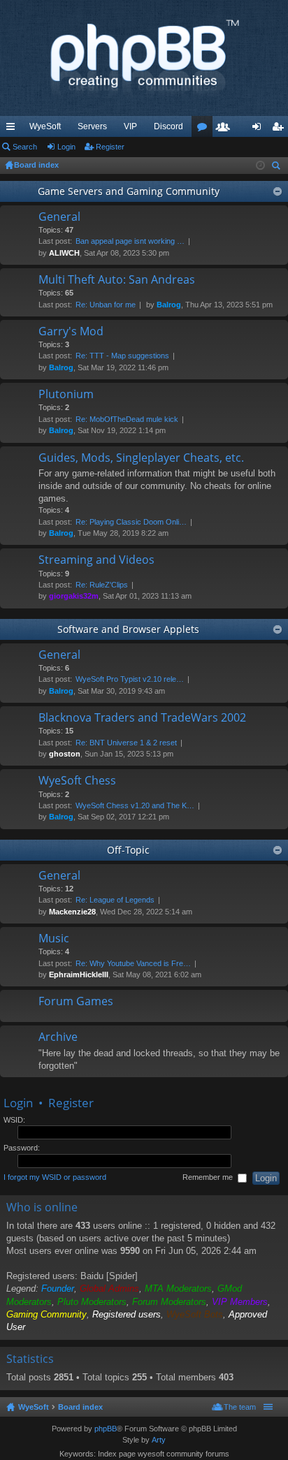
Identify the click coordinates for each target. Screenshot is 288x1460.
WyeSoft (45, 126)
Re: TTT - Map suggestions (122, 355)
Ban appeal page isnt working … (130, 241)
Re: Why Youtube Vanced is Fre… (133, 963)
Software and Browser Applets (128, 629)
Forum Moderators (169, 1302)
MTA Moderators (178, 1288)
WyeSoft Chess (77, 781)
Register (110, 147)
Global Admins (109, 1288)
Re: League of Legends (114, 900)
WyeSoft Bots (194, 1314)
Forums (205, 129)
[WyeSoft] (144, 58)
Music (53, 939)
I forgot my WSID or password (54, 1177)
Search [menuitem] (277, 167)
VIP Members (240, 1302)
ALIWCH (64, 253)
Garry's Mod (70, 332)
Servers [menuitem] (92, 126)
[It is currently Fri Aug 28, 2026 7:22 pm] (260, 165)
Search (25, 147)
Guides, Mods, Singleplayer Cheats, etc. (141, 458)
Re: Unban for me (105, 304)
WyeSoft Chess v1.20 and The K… (134, 805)
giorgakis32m (74, 596)
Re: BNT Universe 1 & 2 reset (126, 742)
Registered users (126, 1314)
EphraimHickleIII (78, 974)
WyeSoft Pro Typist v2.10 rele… (129, 679)
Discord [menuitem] (168, 126)
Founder (57, 1288)
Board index (80, 1407)
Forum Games (75, 1002)
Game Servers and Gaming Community (128, 191)
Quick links (13, 129)
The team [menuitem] (240, 1407)
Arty (159, 1440)
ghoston (64, 754)
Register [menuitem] (280, 129)
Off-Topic (128, 849)
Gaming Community (46, 1314)
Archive (58, 1037)
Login (66, 147)
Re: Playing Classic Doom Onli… (131, 522)
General (59, 217)
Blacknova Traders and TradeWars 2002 (142, 718)
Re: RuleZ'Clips (101, 585)
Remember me (208, 1177)
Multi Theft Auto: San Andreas (116, 280)
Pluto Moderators (92, 1302)
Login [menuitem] (259, 129)
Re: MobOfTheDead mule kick (126, 419)
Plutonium (66, 395)
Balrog (169, 304)
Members (225, 129)
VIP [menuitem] (130, 126)
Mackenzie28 (72, 911)
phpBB (105, 1428)
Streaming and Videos (96, 560)
